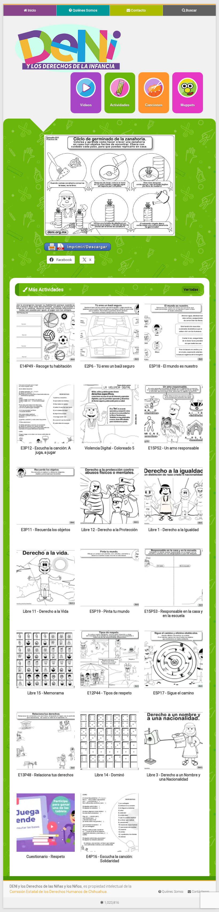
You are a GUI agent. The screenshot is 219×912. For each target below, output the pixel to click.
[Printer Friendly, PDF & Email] (77, 245)
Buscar (191, 10)
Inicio (31, 10)
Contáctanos (200, 892)
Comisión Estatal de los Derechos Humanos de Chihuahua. (58, 892)
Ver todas (191, 290)
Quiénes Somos (84, 10)
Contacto (138, 10)
